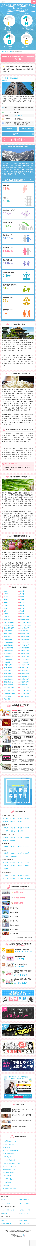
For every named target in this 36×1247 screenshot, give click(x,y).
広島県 (27, 862)
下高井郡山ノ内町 (9, 690)
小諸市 (22, 599)
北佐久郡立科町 (24, 628)
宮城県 (27, 818)
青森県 (13, 818)
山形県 (13, 821)
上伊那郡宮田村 (8, 645)
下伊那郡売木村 (8, 656)
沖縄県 (28, 878)
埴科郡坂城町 (24, 685)
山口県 (6, 866)
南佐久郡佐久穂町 (9, 625)
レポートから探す (24, 1203)
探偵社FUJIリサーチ (10, 1141)
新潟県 (6, 837)
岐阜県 (6, 847)
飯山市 (6, 608)
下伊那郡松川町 (24, 645)
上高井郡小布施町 (9, 688)
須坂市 (6, 599)
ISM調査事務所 (8, 1173)
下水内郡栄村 (8, 699)
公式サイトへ (18, 134)
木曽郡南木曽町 (24, 665)
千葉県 (6, 831)
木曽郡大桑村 (8, 670)
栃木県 (13, 828)
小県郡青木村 (8, 631)
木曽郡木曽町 (24, 670)
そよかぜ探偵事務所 (10, 1160)
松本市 (22, 591)
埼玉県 (27, 828)
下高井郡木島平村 (25, 690)
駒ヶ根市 (22, 602)
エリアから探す (6, 1203)
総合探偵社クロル (9, 1169)
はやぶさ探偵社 (9, 1179)
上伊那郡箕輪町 (8, 639)
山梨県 (6, 840)
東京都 (13, 831)
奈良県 (6, 856)
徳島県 (13, 866)
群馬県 (20, 828)
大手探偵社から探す (25, 1199)
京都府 (13, 853)
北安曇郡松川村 (8, 682)
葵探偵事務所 (8, 1182)
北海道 (6, 818)
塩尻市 (6, 611)
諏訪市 (22, 597)
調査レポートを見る (26, 128)
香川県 (20, 866)
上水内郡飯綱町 (24, 696)
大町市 (22, 605)
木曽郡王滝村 (24, 668)
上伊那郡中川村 (24, 642)
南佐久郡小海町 (24, 617)
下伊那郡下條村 (24, 653)
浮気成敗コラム (24, 1213)
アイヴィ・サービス (10, 1166)
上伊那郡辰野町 (24, 636)
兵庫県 (27, 853)
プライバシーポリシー (26, 1223)
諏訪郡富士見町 (24, 634)
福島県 (20, 821)
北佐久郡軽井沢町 (25, 625)
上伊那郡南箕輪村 (9, 642)
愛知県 (20, 847)
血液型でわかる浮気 (25, 1210)
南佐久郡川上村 (8, 619)
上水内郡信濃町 (24, 693)
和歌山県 (14, 856)
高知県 (6, 869)
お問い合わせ (23, 1220)
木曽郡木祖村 (8, 668)
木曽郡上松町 (8, 665)
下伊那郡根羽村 (8, 653)
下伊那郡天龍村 (24, 656)
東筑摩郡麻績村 (8, 673)
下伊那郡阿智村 (8, 651)
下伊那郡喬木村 (24, 659)
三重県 (27, 847)
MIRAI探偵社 (8, 1176)
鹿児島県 (21, 878)
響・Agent (7, 1157)
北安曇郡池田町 (24, 679)
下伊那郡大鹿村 (24, 662)
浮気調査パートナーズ (11, 1188)
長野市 (6, 591)
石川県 (20, 837)
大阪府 (20, 853)
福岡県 (6, 875)
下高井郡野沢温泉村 (10, 693)
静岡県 (13, 847)
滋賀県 (6, 853)
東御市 (22, 614)
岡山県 (20, 862)
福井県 (27, 837)
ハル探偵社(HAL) (9, 1144)
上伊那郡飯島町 (24, 639)
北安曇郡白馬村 (24, 682)
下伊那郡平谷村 (24, 651)
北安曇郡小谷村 (8, 685)
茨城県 (6, 828)
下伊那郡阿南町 (24, 648)
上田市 (6, 594)
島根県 (13, 862)
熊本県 (27, 875)
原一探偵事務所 (9, 1154)
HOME (4, 1199)
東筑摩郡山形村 (8, 676)
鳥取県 (6, 862)
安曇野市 (6, 617)
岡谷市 (22, 594)
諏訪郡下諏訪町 (8, 634)
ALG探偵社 (7, 1147)
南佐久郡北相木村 (25, 622)
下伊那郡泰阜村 (8, 659)
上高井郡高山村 (24, 688)
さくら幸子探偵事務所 (10, 79)
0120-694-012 (18, 116)
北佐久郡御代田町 (9, 628)
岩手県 (20, 818)
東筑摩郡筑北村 (8, 679)
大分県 (6, 878)
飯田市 (6, 597)
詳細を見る (9, 128)
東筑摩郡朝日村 (24, 676)
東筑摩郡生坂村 (24, 673)
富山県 (13, 837)
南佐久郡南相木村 (9, 622)
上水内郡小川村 (8, 696)
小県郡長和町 (24, 631)
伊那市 (6, 602)
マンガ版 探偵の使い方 (8, 1210)
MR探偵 (6, 1185)
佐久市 (22, 611)
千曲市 (6, 614)
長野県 (13, 840)
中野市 (6, 605)
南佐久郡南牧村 (24, 619)
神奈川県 (21, 831)
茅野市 (22, 608)
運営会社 (4, 1220)
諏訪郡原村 (7, 636)
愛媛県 (27, 866)
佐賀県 (13, 875)
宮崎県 (13, 878)
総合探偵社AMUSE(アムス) (12, 1163)
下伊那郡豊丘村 (8, 662)
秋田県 (6, 821)
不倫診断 (4, 1213)
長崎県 (20, 875)
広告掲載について (6, 1223)
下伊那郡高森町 (8, 648)
